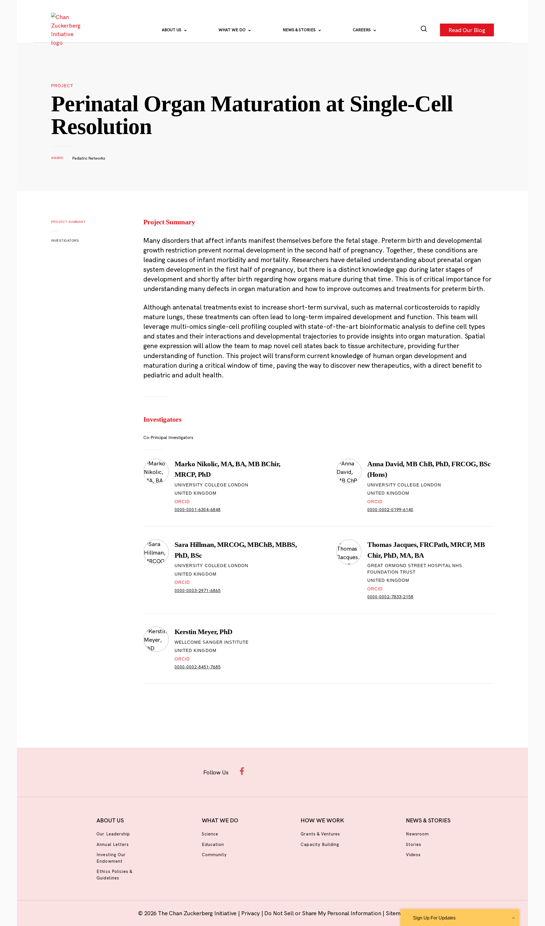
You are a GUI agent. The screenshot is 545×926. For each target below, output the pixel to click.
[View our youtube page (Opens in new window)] (335, 771)
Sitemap (396, 913)
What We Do (233, 29)
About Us (172, 29)
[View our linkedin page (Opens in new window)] (298, 771)
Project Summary (68, 221)
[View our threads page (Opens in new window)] (280, 771)
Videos (413, 854)
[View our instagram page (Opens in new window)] (261, 771)
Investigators (65, 240)
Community (214, 854)
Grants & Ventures (320, 834)
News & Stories (300, 29)
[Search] (424, 30)
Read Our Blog (466, 29)
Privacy (251, 913)
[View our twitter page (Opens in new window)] (317, 771)
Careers (362, 29)
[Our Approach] (67, 30)
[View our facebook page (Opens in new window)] (243, 771)
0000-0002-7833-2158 (390, 596)
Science (210, 834)
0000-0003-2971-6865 (198, 590)
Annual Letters (113, 844)
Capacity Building (320, 844)
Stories (413, 844)
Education (213, 844)
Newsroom (417, 834)
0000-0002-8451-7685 (198, 667)
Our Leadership (113, 834)
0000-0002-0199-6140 (390, 509)
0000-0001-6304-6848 (198, 509)
